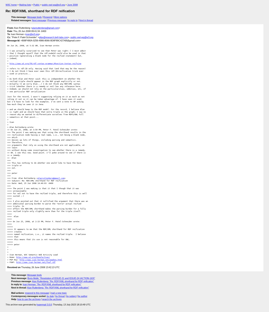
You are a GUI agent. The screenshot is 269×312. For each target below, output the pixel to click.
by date (50, 296)
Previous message (57, 20)
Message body (34, 17)
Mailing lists (25, 5)
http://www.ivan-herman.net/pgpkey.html (41, 260)
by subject (71, 296)
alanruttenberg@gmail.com (45, 28)
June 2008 (72, 5)
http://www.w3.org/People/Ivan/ (33, 257)
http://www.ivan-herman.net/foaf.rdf (35, 262)
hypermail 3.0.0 (44, 304)
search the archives (52, 299)
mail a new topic (59, 293)
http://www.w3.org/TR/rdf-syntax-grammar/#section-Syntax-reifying (45, 64)
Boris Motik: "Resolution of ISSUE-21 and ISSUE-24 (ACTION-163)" (61, 278)
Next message (39, 20)
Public (36, 5)
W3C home (11, 5)
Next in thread (86, 20)
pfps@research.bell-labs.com (53, 37)
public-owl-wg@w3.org (53, 5)
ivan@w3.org (32, 34)
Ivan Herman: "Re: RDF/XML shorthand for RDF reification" (52, 284)
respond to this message (37, 293)
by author (82, 296)
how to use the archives (29, 299)
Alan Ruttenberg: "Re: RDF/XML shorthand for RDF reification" (63, 281)
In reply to (73, 20)
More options (60, 17)
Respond (47, 17)
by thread (60, 296)
